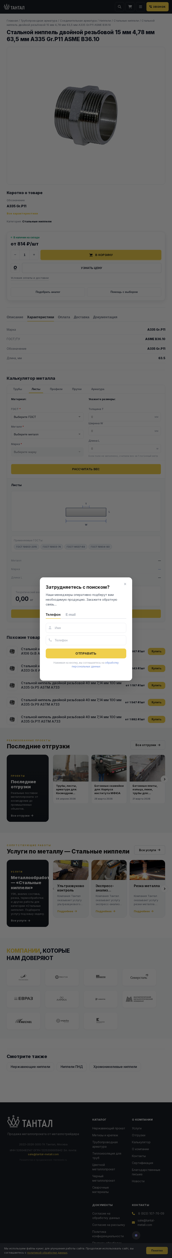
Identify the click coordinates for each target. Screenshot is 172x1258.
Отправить (86, 653)
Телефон (53, 614)
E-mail (71, 614)
